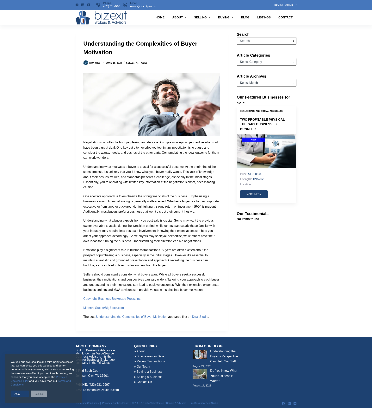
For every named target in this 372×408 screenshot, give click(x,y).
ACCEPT (20, 393)
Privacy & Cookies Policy (115, 403)
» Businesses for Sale (149, 356)
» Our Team (142, 366)
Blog (245, 17)
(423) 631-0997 (111, 6)
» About (139, 351)
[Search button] (292, 40)
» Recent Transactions (149, 361)
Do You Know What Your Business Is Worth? (223, 376)
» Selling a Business (148, 377)
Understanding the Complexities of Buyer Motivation (131, 316)
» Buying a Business (148, 371)
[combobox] (263, 41)
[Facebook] (77, 4)
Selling (200, 17)
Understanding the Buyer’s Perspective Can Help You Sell (224, 356)
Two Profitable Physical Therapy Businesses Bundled (262, 124)
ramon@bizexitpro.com (143, 6)
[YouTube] (88, 4)
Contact (285, 17)
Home (160, 17)
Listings (264, 17)
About (177, 17)
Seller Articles (136, 63)
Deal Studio (200, 316)
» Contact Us (143, 382)
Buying (224, 17)
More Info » (253, 194)
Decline (38, 393)
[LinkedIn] (82, 4)
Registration (283, 4)
